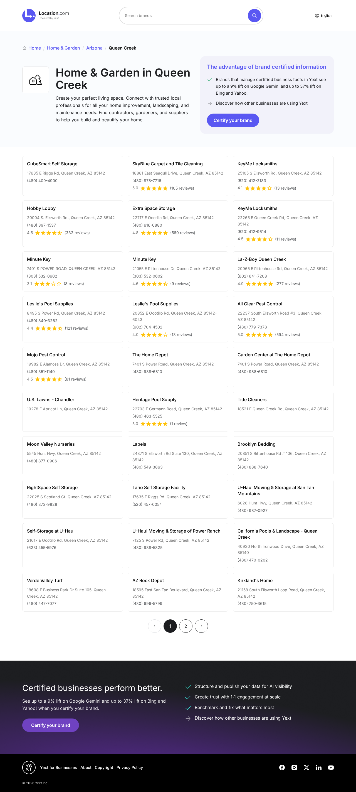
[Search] (254, 15)
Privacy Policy (130, 767)
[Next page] (201, 626)
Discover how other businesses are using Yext (262, 103)
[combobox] (191, 15)
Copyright (104, 767)
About (86, 767)
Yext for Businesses (58, 767)
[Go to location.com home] (45, 15)
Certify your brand (233, 120)
